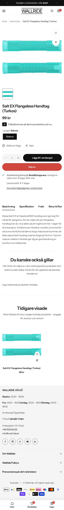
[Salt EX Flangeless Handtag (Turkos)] (21, 344)
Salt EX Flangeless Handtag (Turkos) (22, 368)
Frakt (41, 206)
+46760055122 (9, 429)
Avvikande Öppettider (13, 412)
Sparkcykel (15, 21)
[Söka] (52, 11)
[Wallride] (32, 11)
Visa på (13, 418)
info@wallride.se (10, 433)
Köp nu (32, 166)
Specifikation (26, 206)
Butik (4, 21)
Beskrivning (8, 206)
